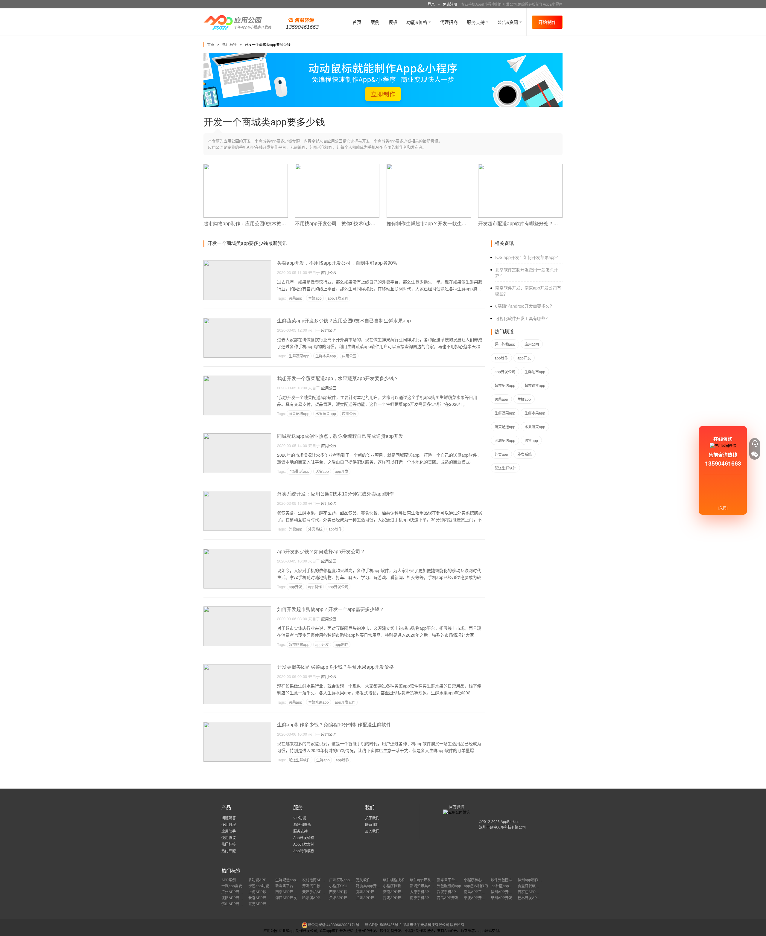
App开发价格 (303, 837)
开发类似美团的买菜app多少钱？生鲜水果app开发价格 (335, 667)
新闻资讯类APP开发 (426, 885)
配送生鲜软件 (299, 759)
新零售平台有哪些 (451, 879)
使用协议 (228, 837)
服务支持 (476, 22)
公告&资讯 (508, 22)
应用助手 (228, 830)
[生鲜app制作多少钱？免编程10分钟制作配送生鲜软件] (237, 724)
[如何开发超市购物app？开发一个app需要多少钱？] (237, 609)
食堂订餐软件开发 (532, 885)
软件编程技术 (394, 879)
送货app (322, 471)
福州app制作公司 (531, 879)
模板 (392, 22)
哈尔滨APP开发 (314, 897)
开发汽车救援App (316, 885)
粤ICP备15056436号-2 (383, 924)
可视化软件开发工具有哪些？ (522, 318)
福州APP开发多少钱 (507, 891)
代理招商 (449, 22)
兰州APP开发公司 (370, 897)
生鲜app (315, 298)
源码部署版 (302, 824)
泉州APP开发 (501, 897)
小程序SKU (338, 885)
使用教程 (228, 824)
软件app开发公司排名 (427, 879)
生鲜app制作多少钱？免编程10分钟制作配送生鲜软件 (334, 724)
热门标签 (229, 44)
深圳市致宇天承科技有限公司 (502, 827)
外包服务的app (449, 885)
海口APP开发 (286, 897)
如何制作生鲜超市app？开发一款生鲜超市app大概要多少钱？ (452, 223)
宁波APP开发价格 (478, 897)
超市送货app (535, 385)
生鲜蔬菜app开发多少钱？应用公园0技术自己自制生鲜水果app (344, 320)
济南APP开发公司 (397, 891)
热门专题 (228, 850)
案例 (374, 22)
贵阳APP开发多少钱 (345, 897)
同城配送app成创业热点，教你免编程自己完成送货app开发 (340, 436)
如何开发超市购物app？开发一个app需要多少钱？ (330, 609)
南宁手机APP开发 (424, 897)
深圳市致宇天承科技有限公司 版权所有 (433, 924)
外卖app (295, 528)
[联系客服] (754, 443)
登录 (431, 4)
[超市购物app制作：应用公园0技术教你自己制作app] (245, 166)
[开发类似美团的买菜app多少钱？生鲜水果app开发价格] (237, 666)
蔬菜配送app (299, 413)
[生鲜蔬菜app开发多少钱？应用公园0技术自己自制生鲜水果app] (237, 320)
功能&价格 (417, 22)
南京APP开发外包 (289, 891)
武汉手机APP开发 (451, 891)
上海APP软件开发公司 (266, 891)
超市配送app (505, 385)
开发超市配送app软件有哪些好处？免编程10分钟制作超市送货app (548, 223)
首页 (356, 22)
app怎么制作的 (476, 885)
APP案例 (228, 879)
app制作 (335, 528)
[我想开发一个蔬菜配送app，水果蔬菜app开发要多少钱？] (237, 378)
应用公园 (329, 272)
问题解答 (228, 817)
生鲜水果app (325, 355)
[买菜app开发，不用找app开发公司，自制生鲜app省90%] (237, 262)
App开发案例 (303, 844)
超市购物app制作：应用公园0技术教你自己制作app (258, 223)
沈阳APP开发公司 (235, 897)
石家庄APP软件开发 (534, 891)
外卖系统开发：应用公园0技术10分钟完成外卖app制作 (335, 493)
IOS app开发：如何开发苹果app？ (527, 257)
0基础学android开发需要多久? (523, 306)
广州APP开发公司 (235, 891)
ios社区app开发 (503, 885)
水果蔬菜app (325, 413)
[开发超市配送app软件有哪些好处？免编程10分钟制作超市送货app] (520, 166)
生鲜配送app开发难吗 (292, 879)
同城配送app (299, 471)
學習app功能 (258, 885)
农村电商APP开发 (316, 879)
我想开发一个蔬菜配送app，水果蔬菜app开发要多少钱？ (338, 378)
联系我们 (372, 824)
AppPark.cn (510, 821)
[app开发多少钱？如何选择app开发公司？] (237, 551)
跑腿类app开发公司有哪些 (377, 885)
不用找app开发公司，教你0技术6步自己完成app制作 (351, 223)
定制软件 (363, 879)
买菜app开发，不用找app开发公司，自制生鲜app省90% (337, 263)
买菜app (295, 298)
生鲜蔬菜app (299, 355)
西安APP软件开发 (343, 891)
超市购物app (299, 644)
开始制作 (547, 22)
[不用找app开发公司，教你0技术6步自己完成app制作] (337, 166)
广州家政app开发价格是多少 (352, 879)
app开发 (341, 471)
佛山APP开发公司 (235, 903)
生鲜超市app (535, 371)
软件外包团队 (501, 879)
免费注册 (450, 4)
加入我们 (372, 830)
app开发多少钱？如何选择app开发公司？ (321, 551)
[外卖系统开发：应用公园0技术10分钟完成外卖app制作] (237, 493)
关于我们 (372, 817)
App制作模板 (303, 850)
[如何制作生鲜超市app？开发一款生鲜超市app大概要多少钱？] (429, 166)
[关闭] (722, 507)
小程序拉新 (392, 885)
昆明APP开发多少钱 (399, 897)
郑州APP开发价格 (370, 891)
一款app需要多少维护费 (240, 885)
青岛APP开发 (447, 897)
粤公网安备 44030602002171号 (333, 924)
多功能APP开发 (260, 879)
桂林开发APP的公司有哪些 (539, 897)
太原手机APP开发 (424, 891)
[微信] (754, 454)
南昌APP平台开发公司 (482, 891)
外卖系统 (315, 528)
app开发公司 (338, 298)
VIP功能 (299, 817)
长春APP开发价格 (262, 897)
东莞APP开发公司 (262, 903)
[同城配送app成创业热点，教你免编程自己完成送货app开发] (237, 435)
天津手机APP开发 (316, 891)
